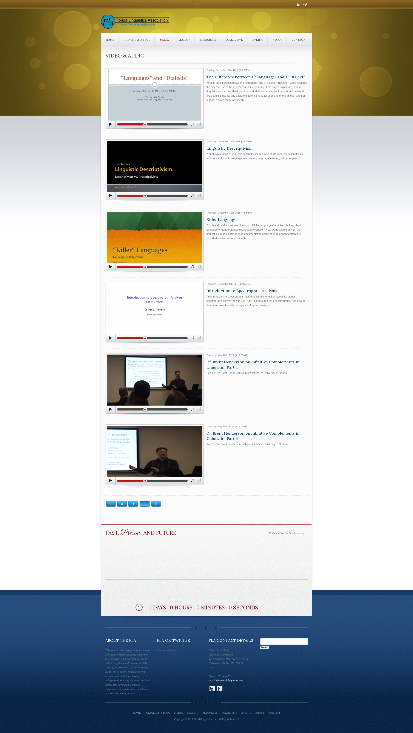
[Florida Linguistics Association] (135, 23)
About (277, 39)
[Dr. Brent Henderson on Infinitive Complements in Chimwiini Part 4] (154, 384)
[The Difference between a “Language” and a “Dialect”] (154, 99)
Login (305, 4)
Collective (234, 39)
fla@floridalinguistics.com (229, 680)
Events (257, 39)
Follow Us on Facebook (219, 688)
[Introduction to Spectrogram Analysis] (154, 312)
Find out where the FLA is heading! (287, 533)
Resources (208, 39)
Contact (298, 39)
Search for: (267, 636)
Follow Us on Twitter (212, 688)
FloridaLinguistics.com (205, 719)
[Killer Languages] (154, 241)
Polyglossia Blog (137, 39)
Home (110, 39)
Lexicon (184, 39)
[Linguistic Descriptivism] (154, 170)
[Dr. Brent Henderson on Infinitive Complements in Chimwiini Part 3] (154, 455)
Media (164, 39)
